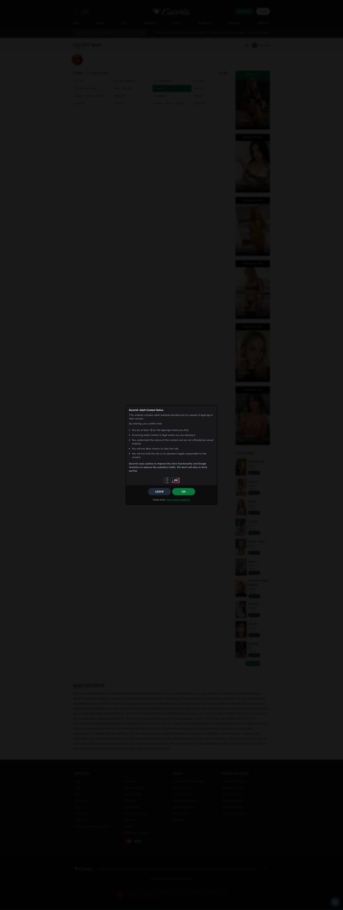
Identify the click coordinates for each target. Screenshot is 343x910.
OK (184, 491)
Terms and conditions (178, 499)
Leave (159, 491)
